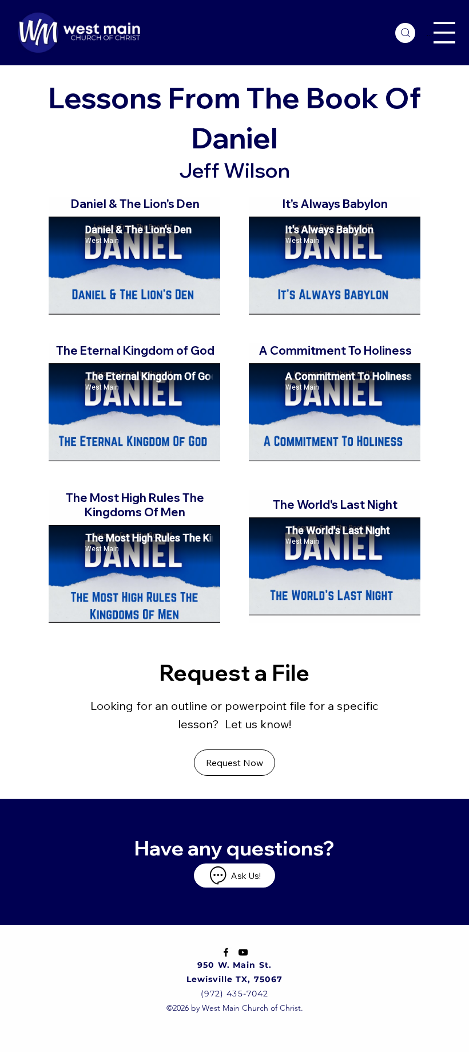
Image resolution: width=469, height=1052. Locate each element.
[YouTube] (243, 952)
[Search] (405, 33)
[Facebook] (226, 952)
